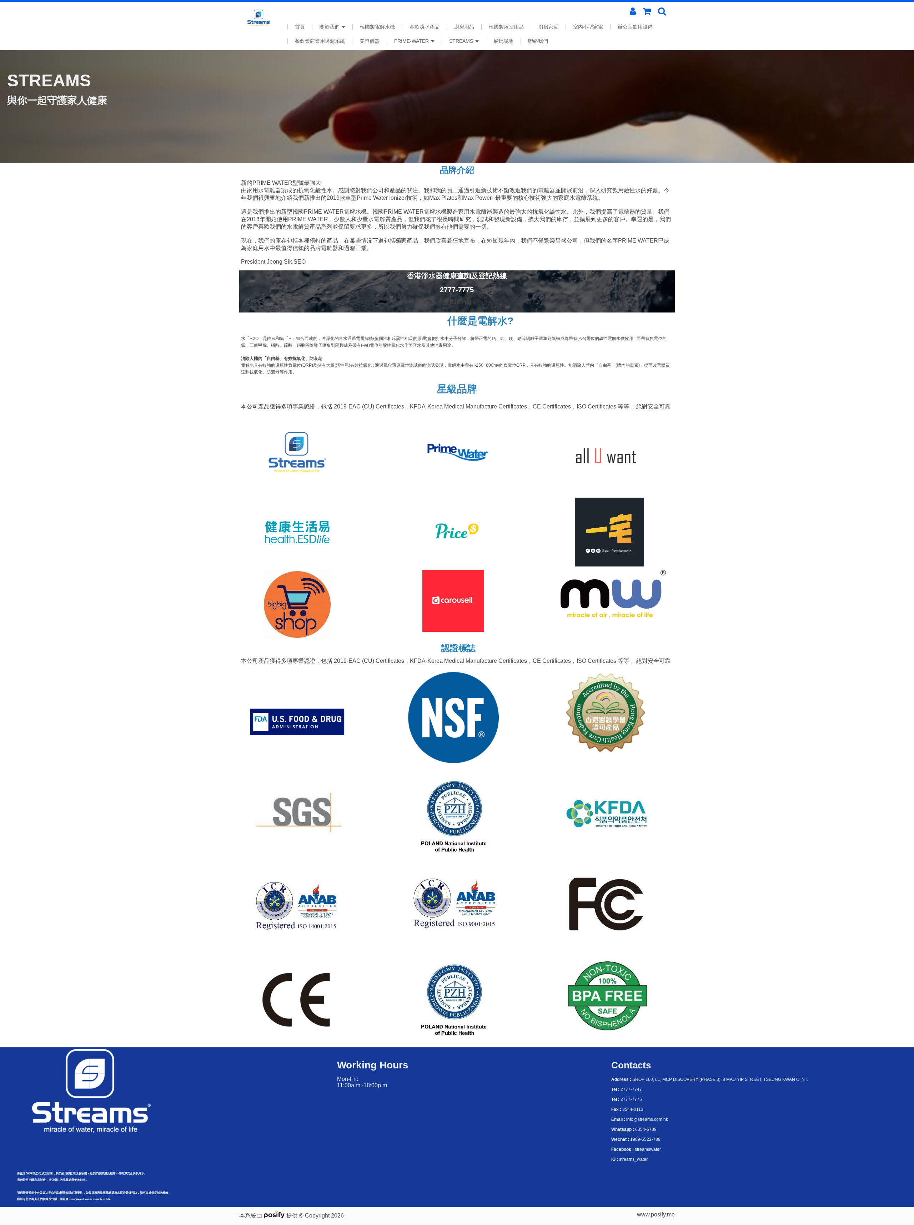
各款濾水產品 (425, 27)
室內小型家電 (588, 27)
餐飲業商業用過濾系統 (320, 41)
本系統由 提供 (269, 1216)
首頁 (300, 27)
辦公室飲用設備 (635, 27)
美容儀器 (370, 41)
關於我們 (330, 27)
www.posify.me (656, 1214)
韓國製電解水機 (377, 27)
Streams (461, 41)
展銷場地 (503, 41)
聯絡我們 (538, 41)
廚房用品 (464, 27)
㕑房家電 (548, 27)
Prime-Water (412, 41)
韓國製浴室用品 (506, 27)
